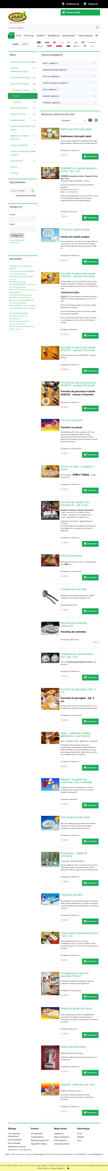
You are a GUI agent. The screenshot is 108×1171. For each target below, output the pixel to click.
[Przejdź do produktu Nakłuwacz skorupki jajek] (50, 133)
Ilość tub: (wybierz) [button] (51, 76)
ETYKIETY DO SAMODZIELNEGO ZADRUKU (23, 153)
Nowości (14, 167)
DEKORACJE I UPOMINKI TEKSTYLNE (20, 137)
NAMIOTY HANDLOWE (19, 145)
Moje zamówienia (61, 1137)
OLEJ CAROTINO (17, 161)
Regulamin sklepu (39, 1143)
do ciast (16, 96)
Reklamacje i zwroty (16, 1146)
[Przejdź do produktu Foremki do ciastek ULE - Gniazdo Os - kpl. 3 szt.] (50, 510)
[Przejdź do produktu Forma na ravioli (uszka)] (50, 235)
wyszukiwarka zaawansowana (26, 195)
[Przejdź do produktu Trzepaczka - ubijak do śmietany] (50, 859)
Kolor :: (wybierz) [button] (50, 63)
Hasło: (12, 224)
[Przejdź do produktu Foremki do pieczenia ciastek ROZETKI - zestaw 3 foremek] (50, 393)
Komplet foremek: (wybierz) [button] (55, 69)
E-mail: (12, 214)
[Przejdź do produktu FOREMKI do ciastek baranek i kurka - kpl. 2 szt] (50, 173)
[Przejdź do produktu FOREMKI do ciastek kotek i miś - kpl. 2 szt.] (50, 658)
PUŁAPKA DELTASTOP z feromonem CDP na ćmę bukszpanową (19, 316)
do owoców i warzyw (21, 90)
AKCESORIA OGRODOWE (20, 77)
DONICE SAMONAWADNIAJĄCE (23, 62)
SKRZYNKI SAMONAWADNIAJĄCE (19, 70)
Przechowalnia (60, 1140)
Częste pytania (37, 1137)
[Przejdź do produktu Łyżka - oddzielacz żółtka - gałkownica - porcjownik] (50, 738)
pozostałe (17, 102)
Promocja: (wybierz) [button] (51, 102)
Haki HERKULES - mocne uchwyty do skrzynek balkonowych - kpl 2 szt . (22, 308)
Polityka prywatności (40, 1140)
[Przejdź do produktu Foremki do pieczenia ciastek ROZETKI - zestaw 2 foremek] (50, 353)
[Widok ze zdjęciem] (90, 120)
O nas (79, 1133)
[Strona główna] (17, 16)
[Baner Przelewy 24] (54, 44)
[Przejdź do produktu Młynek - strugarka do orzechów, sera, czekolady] (50, 784)
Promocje (14, 173)
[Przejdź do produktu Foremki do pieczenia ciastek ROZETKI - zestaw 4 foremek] (50, 278)
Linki (79, 1140)
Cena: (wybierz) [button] (49, 89)
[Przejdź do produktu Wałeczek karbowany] (50, 1057)
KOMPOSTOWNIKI (18, 120)
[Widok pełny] (96, 120)
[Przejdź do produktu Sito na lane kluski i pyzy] (50, 823)
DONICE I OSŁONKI (18, 114)
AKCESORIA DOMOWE (19, 108)
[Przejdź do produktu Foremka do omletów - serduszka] (50, 628)
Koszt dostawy (14, 1143)
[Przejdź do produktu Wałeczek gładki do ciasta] (50, 1013)
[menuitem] (18, 35)
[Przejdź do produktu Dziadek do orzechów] (50, 597)
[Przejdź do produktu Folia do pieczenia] (50, 560)
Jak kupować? (37, 1133)
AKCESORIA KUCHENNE (20, 84)
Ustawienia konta (61, 1143)
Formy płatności (15, 1139)
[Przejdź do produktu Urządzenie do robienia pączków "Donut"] (50, 983)
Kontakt (80, 1137)
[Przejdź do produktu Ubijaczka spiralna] (50, 899)
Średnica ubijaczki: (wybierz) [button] (55, 83)
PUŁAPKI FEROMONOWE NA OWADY (22, 128)
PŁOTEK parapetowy (18, 282)
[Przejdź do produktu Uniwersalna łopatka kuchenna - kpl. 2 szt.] (50, 938)
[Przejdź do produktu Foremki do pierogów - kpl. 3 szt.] (50, 699)
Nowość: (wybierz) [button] (51, 96)
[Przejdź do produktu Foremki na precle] (50, 425)
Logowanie (58, 1133)
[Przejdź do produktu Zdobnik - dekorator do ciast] (50, 1089)
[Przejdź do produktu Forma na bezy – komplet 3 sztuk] (50, 471)
